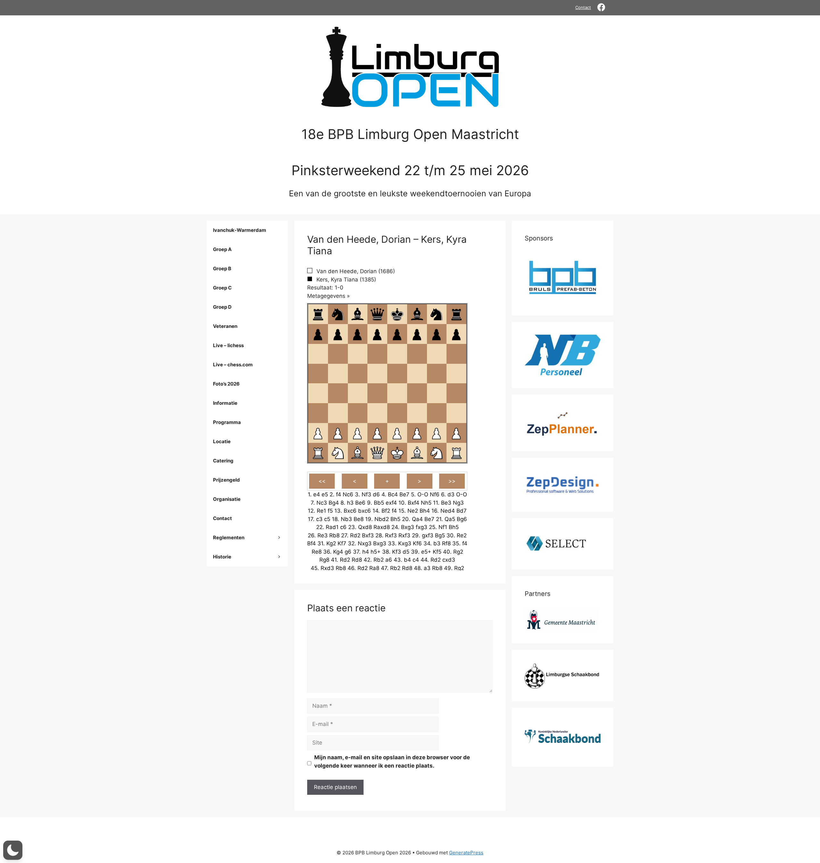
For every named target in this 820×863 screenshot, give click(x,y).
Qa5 (450, 519)
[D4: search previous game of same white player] (377, 393)
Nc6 (348, 494)
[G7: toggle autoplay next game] (437, 334)
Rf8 (446, 543)
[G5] (437, 374)
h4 (365, 552)
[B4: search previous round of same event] (338, 393)
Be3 (446, 503)
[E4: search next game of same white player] (397, 393)
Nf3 (366, 494)
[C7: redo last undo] (357, 334)
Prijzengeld (226, 480)
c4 (416, 560)
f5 (330, 511)
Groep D (222, 307)
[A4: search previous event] (318, 393)
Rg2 (458, 552)
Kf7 (342, 543)
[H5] (456, 374)
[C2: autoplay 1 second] (357, 433)
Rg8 (324, 560)
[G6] (437, 354)
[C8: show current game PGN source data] (357, 314)
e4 (316, 494)
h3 (350, 503)
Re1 (321, 511)
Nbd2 (381, 519)
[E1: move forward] (397, 453)
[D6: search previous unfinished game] (377, 354)
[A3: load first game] (318, 413)
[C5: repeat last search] (357, 374)
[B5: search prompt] (338, 374)
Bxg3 (407, 527)
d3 (451, 494)
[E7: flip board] (397, 334)
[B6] (338, 354)
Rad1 (332, 527)
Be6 (360, 503)
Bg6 (462, 519)
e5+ (426, 552)
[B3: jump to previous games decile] (338, 413)
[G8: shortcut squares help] (437, 314)
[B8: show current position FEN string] (338, 314)
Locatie (222, 441)
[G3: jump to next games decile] (437, 413)
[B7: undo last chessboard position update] (338, 334)
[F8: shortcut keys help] (417, 314)
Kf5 (437, 552)
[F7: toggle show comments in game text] (417, 334)
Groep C (222, 288)
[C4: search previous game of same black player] (357, 393)
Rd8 (357, 560)
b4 (407, 560)
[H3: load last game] (456, 413)
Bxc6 (350, 511)
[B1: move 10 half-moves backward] (338, 453)
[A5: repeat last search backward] (318, 374)
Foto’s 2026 (226, 384)
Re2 (462, 535)
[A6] (318, 354)
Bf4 (311, 543)
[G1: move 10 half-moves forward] (437, 453)
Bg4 (334, 503)
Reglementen (228, 537)
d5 (406, 552)
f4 (338, 494)
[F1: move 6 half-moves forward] (417, 453)
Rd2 (355, 535)
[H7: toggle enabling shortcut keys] (456, 334)
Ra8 (374, 568)
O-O (422, 494)
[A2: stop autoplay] (318, 433)
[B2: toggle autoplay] (338, 433)
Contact (583, 7)
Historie (222, 557)
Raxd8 (381, 527)
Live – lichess (228, 345)
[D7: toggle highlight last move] (377, 334)
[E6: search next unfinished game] (397, 354)
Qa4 (417, 519)
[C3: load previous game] (357, 413)
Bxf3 (368, 535)
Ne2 (412, 511)
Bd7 (461, 511)
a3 (427, 568)
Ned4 (447, 511)
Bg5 (440, 535)
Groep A (222, 249)
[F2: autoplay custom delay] (417, 433)
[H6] (456, 354)
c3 (319, 519)
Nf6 (434, 494)
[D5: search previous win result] (377, 374)
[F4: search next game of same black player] (417, 393)
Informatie (225, 403)
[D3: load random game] (377, 413)
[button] (12, 850)
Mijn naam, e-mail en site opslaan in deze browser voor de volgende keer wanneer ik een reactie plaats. (392, 761)
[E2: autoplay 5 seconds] (397, 433)
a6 (388, 560)
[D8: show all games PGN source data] (377, 314)
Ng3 (458, 503)
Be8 (359, 519)
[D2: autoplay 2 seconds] (377, 433)
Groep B (222, 268)
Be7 (404, 494)
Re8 (317, 552)
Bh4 (425, 511)
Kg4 (338, 552)
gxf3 (427, 535)
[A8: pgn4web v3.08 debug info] (318, 314)
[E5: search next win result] (397, 374)
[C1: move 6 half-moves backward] (357, 453)
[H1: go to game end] (456, 453)
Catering (223, 461)
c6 (343, 527)
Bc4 (393, 494)
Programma (227, 422)
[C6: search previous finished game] (357, 354)
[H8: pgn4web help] (456, 314)
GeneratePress (466, 853)
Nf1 (443, 527)
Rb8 (334, 535)
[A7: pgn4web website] (318, 334)
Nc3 (321, 503)
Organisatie (227, 499)
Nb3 (346, 519)
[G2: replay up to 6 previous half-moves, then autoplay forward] (437, 433)
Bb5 (379, 503)
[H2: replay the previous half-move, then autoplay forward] (456, 433)
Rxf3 (391, 535)
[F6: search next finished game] (417, 354)
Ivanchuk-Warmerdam (239, 230)
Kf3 (396, 552)
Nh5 (426, 503)
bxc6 (364, 511)
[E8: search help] (397, 314)
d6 (376, 494)
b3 (436, 543)
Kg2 (331, 543)
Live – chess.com (233, 365)
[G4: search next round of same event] (437, 393)
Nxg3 (365, 543)
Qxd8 (365, 527)
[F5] (417, 374)
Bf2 (385, 511)
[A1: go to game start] (318, 453)
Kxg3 (404, 543)
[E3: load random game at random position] (397, 413)
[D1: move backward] (377, 453)
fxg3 (421, 527)
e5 (325, 494)
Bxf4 (413, 503)
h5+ (376, 552)
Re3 (322, 535)
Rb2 (378, 560)
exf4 (391, 503)
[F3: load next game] (417, 413)
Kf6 (417, 543)
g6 (348, 552)
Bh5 (395, 519)
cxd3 (448, 560)
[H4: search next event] (456, 393)
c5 (327, 519)
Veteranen (225, 326)
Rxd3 (327, 568)
